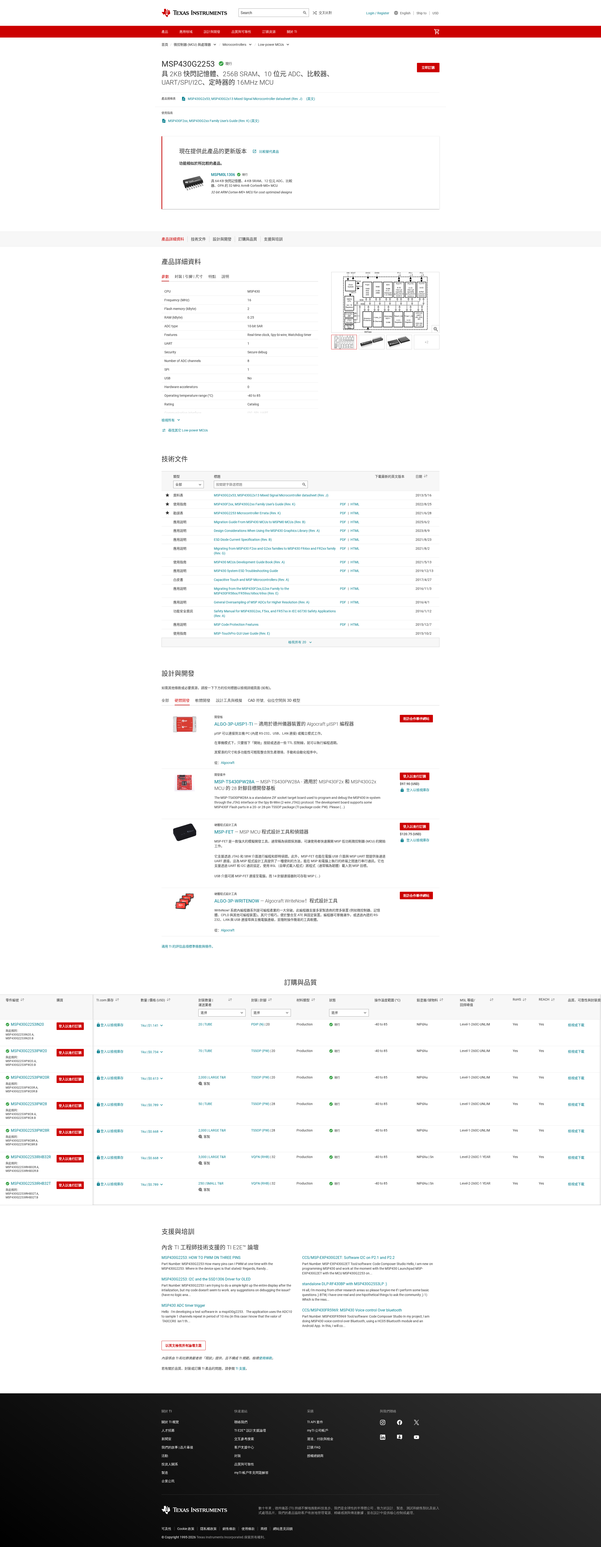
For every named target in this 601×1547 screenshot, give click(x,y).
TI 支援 (240, 1368)
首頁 (165, 44)
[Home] (194, 13)
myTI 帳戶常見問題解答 (251, 1473)
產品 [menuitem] (165, 32)
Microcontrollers (234, 44)
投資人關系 (170, 1464)
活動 (165, 1456)
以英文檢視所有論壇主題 (184, 1345)
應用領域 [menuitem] (186, 32)
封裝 (237, 1456)
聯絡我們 (240, 1422)
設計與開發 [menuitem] (212, 32)
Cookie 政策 (185, 1529)
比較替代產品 (269, 151)
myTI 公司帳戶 (317, 1430)
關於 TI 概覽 (170, 1422)
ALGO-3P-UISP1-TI (233, 724)
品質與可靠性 (244, 1464)
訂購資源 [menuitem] (269, 32)
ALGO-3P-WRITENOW (236, 901)
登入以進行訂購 (414, 776)
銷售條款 (229, 1529)
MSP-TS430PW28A (234, 782)
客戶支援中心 (244, 1447)
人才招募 (168, 1430)
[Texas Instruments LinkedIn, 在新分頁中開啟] (382, 1439)
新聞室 (166, 1439)
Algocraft (228, 763)
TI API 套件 (315, 1422)
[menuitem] (436, 32)
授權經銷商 (315, 1456)
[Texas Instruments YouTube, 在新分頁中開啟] (416, 1439)
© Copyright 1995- (179, 1537)
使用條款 (265, 1358)
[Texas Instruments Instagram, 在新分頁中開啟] (382, 1424)
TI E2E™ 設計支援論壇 (250, 1430)
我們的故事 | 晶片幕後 (177, 1447)
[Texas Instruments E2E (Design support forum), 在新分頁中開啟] (399, 1439)
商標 (264, 1529)
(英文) (310, 99)
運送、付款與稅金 (320, 1439)
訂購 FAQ (313, 1447)
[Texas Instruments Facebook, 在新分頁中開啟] (399, 1424)
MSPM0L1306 (223, 174)
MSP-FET (224, 832)
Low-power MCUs (271, 44)
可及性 (166, 1529)
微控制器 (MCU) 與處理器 (192, 44)
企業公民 (168, 1481)
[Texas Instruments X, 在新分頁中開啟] (416, 1424)
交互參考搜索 (244, 1439)
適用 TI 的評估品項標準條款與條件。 (188, 946)
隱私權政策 (208, 1529)
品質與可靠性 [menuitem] (241, 32)
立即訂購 (428, 67)
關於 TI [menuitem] (292, 32)
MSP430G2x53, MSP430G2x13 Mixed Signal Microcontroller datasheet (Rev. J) (245, 99)
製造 (165, 1473)
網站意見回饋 (283, 1529)
